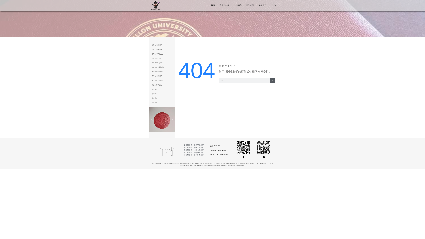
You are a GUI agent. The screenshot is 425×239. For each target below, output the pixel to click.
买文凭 (235, 163)
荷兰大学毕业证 (157, 76)
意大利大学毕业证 (157, 80)
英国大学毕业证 (157, 49)
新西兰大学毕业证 (157, 63)
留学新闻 (250, 5)
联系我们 (263, 5)
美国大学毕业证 (157, 45)
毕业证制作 (224, 5)
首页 (213, 5)
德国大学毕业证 (157, 85)
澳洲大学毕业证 (157, 58)
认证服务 (238, 5)
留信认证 (154, 89)
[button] (275, 5)
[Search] (272, 80)
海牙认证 (154, 94)
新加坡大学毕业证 (157, 71)
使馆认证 (154, 98)
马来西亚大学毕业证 (158, 67)
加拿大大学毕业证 (157, 54)
